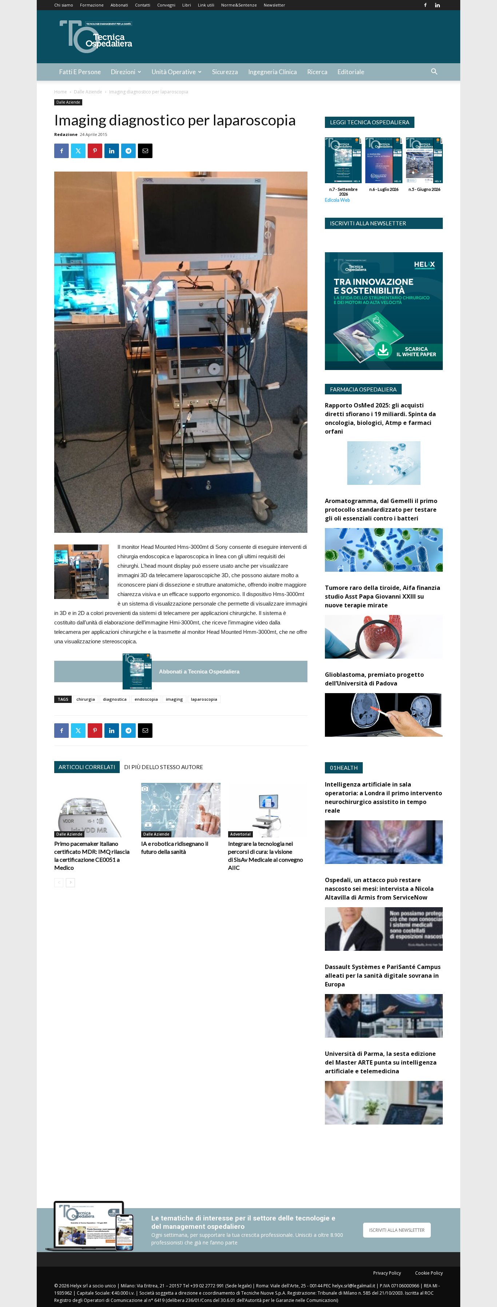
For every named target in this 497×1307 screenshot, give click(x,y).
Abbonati (119, 5)
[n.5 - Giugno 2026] (424, 162)
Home (60, 92)
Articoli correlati (87, 767)
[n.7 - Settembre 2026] (137, 671)
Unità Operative (174, 72)
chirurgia (85, 699)
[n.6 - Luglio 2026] (383, 162)
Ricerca (317, 72)
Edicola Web (337, 200)
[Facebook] (425, 5)
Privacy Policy (387, 1273)
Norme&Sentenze (239, 5)
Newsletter (274, 5)
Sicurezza (225, 72)
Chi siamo (63, 5)
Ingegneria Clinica (272, 72)
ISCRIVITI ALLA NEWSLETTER (397, 1230)
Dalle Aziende (88, 92)
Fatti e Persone (80, 72)
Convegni (166, 5)
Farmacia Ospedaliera (363, 389)
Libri (186, 5)
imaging (174, 699)
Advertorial (240, 834)
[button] (434, 72)
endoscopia (146, 699)
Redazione (65, 134)
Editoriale (351, 72)
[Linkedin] (437, 5)
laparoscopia (204, 699)
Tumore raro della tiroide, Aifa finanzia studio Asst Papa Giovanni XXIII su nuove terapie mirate (382, 596)
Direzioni (123, 72)
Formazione (92, 5)
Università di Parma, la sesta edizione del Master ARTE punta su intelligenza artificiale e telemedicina (381, 1062)
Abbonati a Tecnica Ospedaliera (199, 671)
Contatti (142, 5)
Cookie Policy (429, 1273)
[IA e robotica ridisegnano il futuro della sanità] (180, 810)
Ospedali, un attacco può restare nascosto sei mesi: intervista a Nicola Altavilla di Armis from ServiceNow (379, 888)
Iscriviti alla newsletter (368, 223)
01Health (344, 767)
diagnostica (115, 699)
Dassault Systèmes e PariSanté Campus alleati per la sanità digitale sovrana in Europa (383, 975)
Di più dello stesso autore (163, 767)
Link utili (206, 5)
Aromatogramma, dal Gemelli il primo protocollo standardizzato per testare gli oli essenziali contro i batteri (381, 509)
